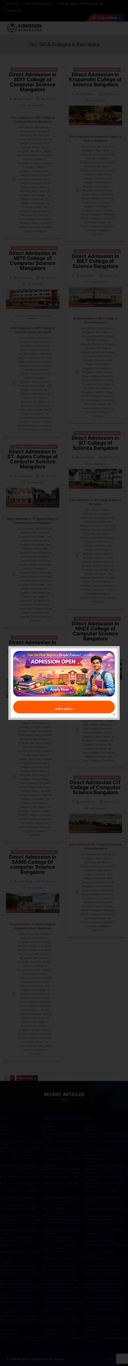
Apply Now (63, 709)
